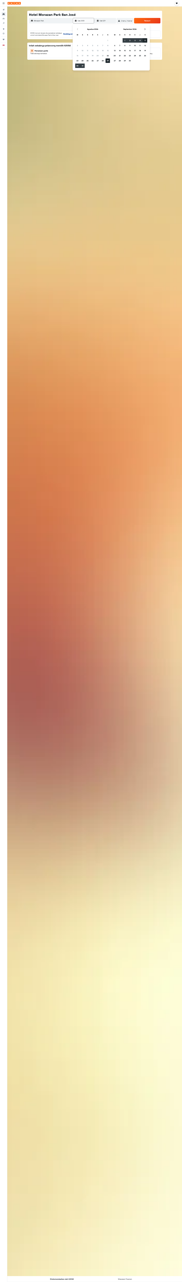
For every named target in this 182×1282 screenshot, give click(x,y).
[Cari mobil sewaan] (3, 18)
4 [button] (87, 45)
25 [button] (87, 61)
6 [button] (97, 45)
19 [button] (92, 56)
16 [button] (77, 56)
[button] (3, 3)
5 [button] (92, 45)
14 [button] (103, 50)
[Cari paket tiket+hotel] (3, 23)
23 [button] (77, 61)
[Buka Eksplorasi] (3, 29)
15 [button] (108, 50)
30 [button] (77, 66)
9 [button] (77, 50)
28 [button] (103, 61)
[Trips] (3, 39)
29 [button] (108, 61)
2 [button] (77, 45)
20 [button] (98, 56)
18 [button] (87, 56)
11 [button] (87, 50)
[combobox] (52, 20)
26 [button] (93, 61)
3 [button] (82, 45)
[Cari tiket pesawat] (3, 10)
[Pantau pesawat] (3, 33)
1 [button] (107, 40)
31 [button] (82, 66)
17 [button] (82, 56)
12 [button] (92, 50)
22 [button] (108, 56)
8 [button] (107, 45)
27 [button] (98, 61)
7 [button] (102, 45)
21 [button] (103, 56)
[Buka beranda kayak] (14, 3)
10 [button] (82, 50)
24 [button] (82, 61)
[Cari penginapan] (3, 14)
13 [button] (97, 50)
